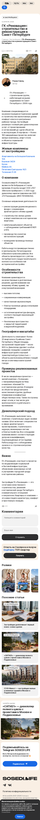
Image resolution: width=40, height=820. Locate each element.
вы (31, 3)
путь (16, 3)
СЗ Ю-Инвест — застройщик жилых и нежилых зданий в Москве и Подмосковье (19, 690)
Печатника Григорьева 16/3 (14, 169)
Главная (5, 39)
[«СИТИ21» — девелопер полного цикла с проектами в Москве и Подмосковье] (20, 642)
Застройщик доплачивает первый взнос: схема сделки (19, 626)
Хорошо (20, 816)
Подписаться (18, 764)
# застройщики (10, 17)
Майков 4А (6, 167)
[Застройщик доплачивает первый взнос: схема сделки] (20, 611)
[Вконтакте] (10, 785)
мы (24, 3)
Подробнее (6, 812)
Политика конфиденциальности (17, 791)
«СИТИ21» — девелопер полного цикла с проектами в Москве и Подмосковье (18, 657)
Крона (4, 164)
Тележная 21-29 (9, 172)
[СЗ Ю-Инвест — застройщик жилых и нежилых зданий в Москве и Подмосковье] (20, 675)
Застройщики (14, 39)
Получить (20, 555)
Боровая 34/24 (8, 161)
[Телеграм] (4, 785)
